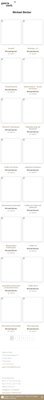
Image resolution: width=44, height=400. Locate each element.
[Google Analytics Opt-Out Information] (2, 397)
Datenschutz (16, 393)
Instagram (6, 390)
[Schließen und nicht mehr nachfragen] (42, 397)
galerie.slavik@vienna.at (11, 367)
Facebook (15, 390)
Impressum (6, 393)
